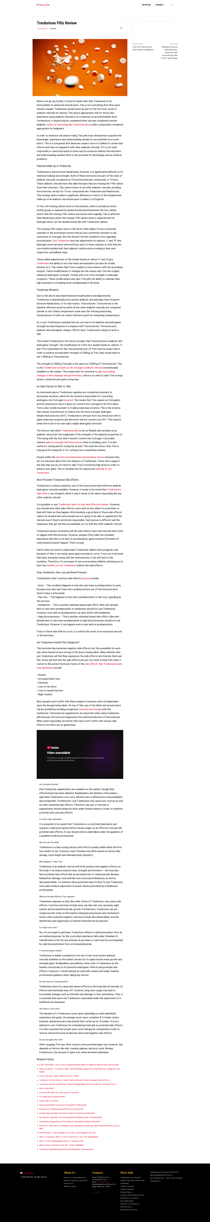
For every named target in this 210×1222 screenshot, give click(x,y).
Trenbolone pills (70, 430)
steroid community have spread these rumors (80, 457)
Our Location (96, 1192)
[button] (172, 5)
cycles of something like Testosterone (67, 124)
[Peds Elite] (48, 5)
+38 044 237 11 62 (101, 1179)
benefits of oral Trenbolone (61, 565)
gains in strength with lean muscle (64, 442)
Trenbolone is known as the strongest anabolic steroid (73, 367)
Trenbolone (43, 263)
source (68, 400)
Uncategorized (42, 29)
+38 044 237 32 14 (103, 1177)
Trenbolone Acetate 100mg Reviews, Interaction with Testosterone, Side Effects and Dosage (169, 52)
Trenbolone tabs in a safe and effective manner (83, 504)
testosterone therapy (90, 709)
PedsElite (53, 28)
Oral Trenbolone (61, 240)
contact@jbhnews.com (103, 1182)
